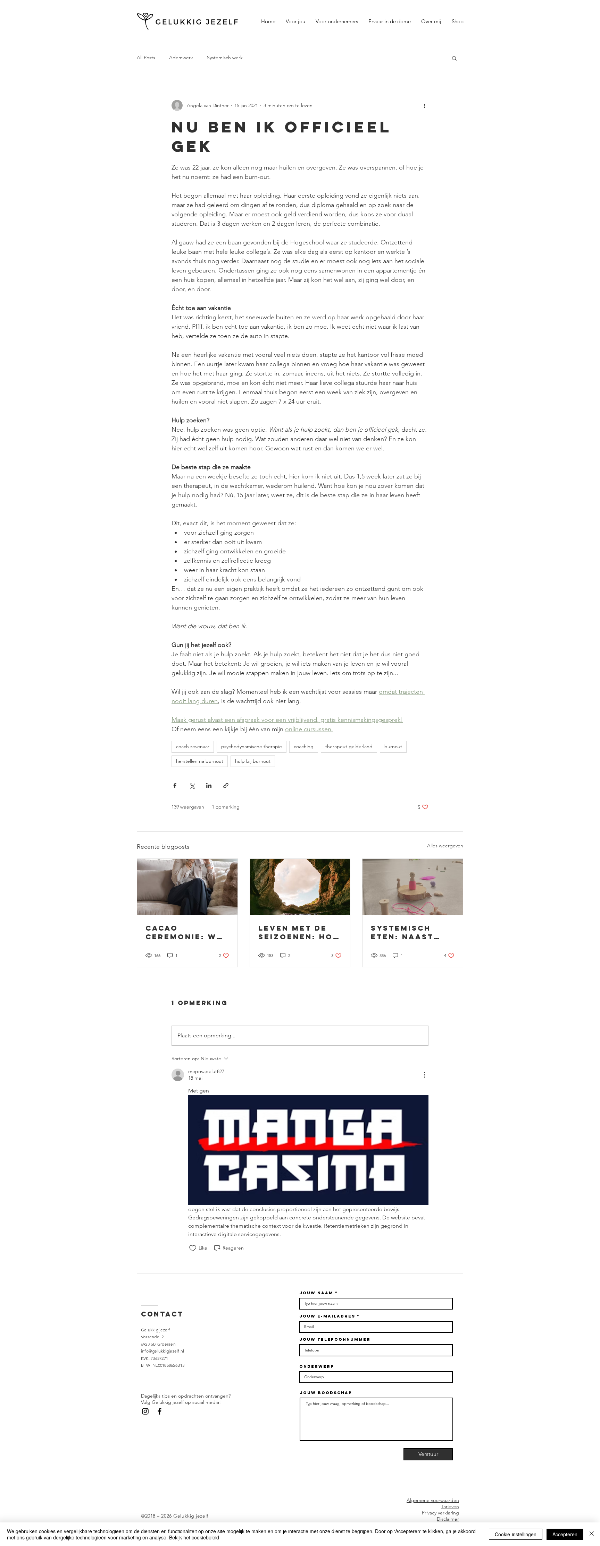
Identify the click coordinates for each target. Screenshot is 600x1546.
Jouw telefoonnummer (334, 1339)
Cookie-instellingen (515, 1534)
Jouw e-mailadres (327, 1316)
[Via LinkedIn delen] (209, 785)
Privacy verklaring (440, 1513)
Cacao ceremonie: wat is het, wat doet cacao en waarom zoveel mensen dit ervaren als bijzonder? (186, 932)
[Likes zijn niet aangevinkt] (192, 1248)
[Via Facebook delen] (175, 785)
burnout (393, 746)
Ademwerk (181, 57)
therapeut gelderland (349, 746)
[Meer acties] (424, 105)
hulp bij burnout (252, 761)
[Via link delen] (226, 785)
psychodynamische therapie (251, 746)
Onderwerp (316, 1366)
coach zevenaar (192, 746)
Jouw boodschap (326, 1392)
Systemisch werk (225, 57)
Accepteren (564, 1534)
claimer (451, 1519)
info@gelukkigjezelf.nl (162, 1351)
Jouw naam (316, 1293)
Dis (440, 1519)
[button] (454, 58)
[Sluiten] (592, 1534)
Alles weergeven (445, 846)
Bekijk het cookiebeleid (194, 1537)
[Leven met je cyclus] (300, 887)
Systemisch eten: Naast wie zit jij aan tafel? (410, 932)
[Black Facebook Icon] (159, 1411)
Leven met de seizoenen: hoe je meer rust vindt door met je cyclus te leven (299, 932)
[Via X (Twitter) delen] (192, 785)
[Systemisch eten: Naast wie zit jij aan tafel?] (412, 887)
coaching (304, 746)
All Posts (146, 57)
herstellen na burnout (199, 761)
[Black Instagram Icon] (145, 1411)
